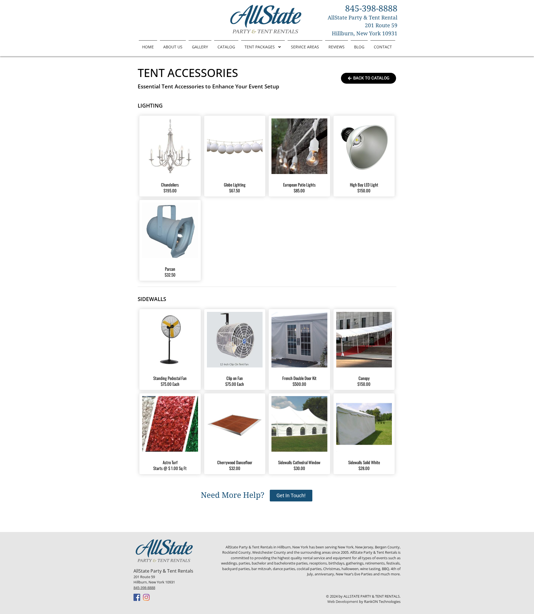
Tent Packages (259, 46)
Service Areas (305, 46)
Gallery (200, 46)
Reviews (336, 46)
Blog (359, 46)
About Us (172, 46)
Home (148, 46)
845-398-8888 (144, 587)
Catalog (226, 46)
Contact (383, 46)
